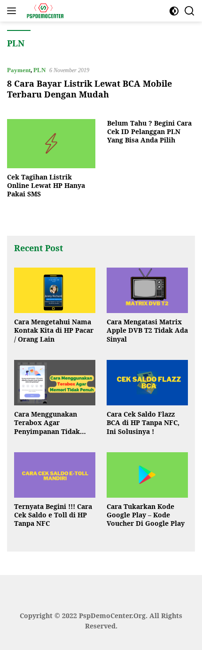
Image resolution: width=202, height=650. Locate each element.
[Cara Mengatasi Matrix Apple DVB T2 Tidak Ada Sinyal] (147, 290)
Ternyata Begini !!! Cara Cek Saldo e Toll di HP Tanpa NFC (53, 515)
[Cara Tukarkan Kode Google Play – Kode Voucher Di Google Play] (147, 475)
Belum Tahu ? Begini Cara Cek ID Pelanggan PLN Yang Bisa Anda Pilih (149, 131)
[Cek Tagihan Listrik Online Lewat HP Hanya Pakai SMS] (51, 143)
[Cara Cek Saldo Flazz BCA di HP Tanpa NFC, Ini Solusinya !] (147, 382)
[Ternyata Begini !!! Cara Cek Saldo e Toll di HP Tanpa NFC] (54, 475)
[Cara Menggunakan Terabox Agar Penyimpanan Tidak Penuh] (54, 382)
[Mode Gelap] (174, 11)
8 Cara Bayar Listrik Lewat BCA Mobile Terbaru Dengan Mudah (89, 89)
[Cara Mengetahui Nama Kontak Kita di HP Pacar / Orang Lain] (54, 290)
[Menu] (13, 11)
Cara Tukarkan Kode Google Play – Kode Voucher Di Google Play (146, 515)
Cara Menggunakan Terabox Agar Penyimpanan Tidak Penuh (47, 423)
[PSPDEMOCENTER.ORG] (43, 11)
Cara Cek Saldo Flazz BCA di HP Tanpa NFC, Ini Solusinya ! (143, 422)
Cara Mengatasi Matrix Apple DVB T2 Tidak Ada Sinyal (147, 330)
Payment (19, 70)
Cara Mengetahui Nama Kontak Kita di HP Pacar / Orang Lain (53, 330)
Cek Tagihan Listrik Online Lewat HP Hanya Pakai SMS (46, 185)
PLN (39, 70)
